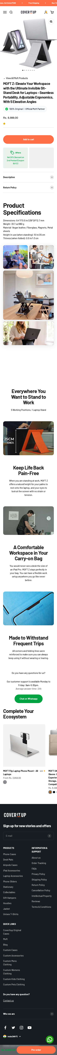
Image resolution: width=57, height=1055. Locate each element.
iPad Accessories (11, 870)
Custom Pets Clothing (14, 984)
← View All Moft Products (15, 78)
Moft (5, 939)
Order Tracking (39, 863)
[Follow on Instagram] (21, 1027)
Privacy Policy (38, 874)
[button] (4, 123)
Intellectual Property (42, 896)
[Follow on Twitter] (13, 1027)
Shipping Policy (39, 879)
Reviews (36, 901)
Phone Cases (9, 854)
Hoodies (7, 903)
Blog (5, 944)
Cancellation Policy (41, 890)
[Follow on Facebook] (5, 1027)
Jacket (6, 908)
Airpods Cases (10, 865)
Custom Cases (10, 950)
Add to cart (28, 139)
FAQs (34, 868)
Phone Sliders (10, 881)
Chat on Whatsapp (29, 698)
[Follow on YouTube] (29, 1027)
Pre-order (36, 1049)
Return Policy (38, 885)
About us (36, 857)
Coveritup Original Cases (12, 932)
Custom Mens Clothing (10, 963)
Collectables (9, 892)
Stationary (8, 887)
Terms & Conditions (41, 907)
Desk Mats (8, 859)
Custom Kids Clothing (14, 979)
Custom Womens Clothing (11, 972)
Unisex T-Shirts (10, 914)
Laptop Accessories (13, 876)
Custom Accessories (13, 955)
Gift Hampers (9, 897)
